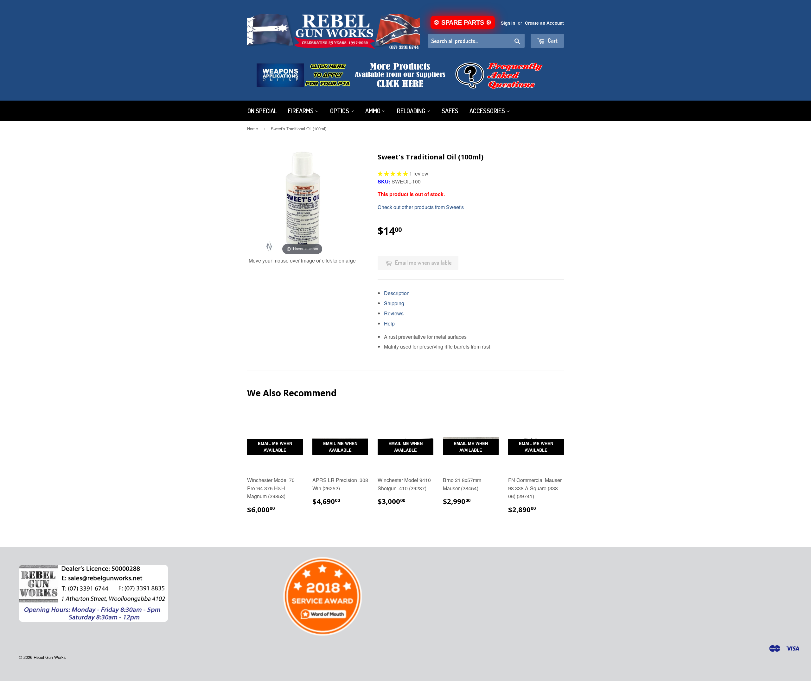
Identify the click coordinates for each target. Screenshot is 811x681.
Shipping (394, 303)
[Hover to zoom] (302, 201)
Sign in (508, 23)
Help (389, 323)
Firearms (301, 111)
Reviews (394, 313)
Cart (552, 40)
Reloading (411, 111)
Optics (340, 111)
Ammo (373, 111)
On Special (262, 111)
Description (397, 293)
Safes (450, 111)
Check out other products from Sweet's (421, 207)
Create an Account (544, 23)
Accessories (487, 111)
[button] (393, 173)
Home (252, 129)
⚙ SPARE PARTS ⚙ (463, 22)
